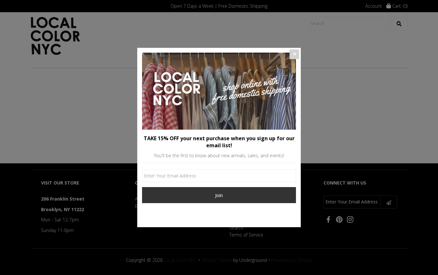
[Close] (294, 54)
